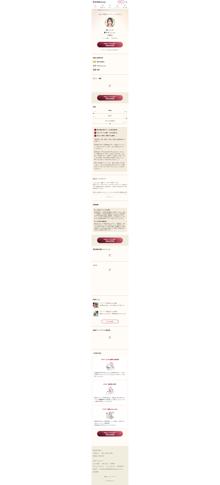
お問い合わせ (105, 463)
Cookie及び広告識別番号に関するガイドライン (111, 469)
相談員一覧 (102, 7)
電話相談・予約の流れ (98, 455)
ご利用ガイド (96, 453)
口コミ (110, 7)
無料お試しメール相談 (111, 303)
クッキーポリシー (110, 466)
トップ (95, 7)
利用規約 (112, 463)
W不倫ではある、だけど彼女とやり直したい (112, 305)
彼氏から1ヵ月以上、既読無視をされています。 (113, 313)
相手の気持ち (101, 61)
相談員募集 (95, 471)
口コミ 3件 (107, 82)
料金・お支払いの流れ (107, 453)
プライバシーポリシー (98, 466)
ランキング (117, 7)
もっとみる (110, 321)
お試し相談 (125, 7)
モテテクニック (101, 65)
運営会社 (95, 469)
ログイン (121, 1)
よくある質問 (96, 463)
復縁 (98, 69)
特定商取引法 (120, 466)
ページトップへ (111, 476)
